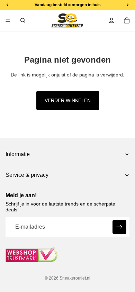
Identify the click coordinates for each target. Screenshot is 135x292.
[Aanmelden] (119, 227)
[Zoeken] (22, 20)
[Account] (111, 20)
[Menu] (8, 20)
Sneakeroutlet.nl (75, 278)
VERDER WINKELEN (68, 100)
